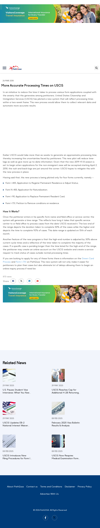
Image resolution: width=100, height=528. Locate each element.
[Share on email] (37, 281)
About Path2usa (15, 486)
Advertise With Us (49, 494)
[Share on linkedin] (29, 281)
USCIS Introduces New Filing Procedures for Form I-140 (17, 458)
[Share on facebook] (13, 281)
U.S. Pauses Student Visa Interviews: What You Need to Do (17, 392)
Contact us (32, 486)
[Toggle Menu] (5, 68)
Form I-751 (21, 261)
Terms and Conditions (51, 486)
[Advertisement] (50, 43)
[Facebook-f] (45, 517)
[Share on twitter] (21, 281)
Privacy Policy (85, 486)
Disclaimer (70, 486)
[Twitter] (54, 517)
